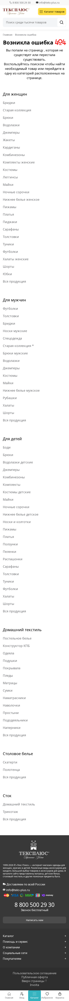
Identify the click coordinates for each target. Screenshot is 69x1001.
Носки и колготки (17, 522)
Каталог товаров (54, 11)
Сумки (8, 690)
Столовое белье (18, 753)
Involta (34, 985)
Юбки (7, 274)
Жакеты (9, 140)
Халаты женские (15, 259)
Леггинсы (10, 177)
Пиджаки (10, 222)
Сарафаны (11, 229)
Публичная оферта (34, 977)
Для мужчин (14, 299)
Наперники (12, 727)
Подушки (10, 660)
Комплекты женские (19, 162)
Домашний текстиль (22, 629)
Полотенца (11, 770)
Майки (8, 184)
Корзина (60, 997)
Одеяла (8, 653)
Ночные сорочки (16, 192)
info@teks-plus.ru (49, 2)
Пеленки (9, 551)
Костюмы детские (17, 492)
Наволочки (11, 705)
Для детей (12, 438)
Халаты (8, 405)
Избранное (47, 997)
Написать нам (34, 920)
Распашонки (12, 559)
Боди (7, 447)
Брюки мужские (15, 353)
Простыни (11, 713)
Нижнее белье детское (20, 514)
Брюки (8, 117)
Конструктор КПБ (16, 646)
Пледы (8, 675)
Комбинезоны (14, 155)
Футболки (10, 251)
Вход (21, 997)
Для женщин (15, 94)
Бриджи (9, 103)
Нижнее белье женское (21, 199)
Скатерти (10, 762)
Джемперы (11, 132)
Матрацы (10, 683)
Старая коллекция (17, 110)
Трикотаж (10, 812)
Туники (8, 244)
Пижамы (9, 207)
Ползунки (10, 544)
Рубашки (10, 398)
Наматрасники (14, 698)
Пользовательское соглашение (34, 973)
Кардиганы (11, 147)
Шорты (8, 266)
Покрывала (11, 668)
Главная (9, 997)
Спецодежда (12, 338)
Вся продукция (14, 281)
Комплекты (11, 484)
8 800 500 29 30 (22, 2)
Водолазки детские (18, 462)
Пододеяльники (15, 720)
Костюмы (10, 170)
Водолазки (11, 125)
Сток (7, 795)
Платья (8, 214)
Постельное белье (17, 638)
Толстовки (11, 237)
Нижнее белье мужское (21, 390)
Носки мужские (15, 331)
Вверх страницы (33, 981)
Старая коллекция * (18, 346)
